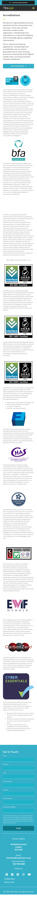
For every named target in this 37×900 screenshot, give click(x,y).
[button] (33, 8)
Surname (5, 764)
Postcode (5, 790)
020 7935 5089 (19, 864)
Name (5, 756)
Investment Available (9, 807)
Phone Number (7, 781)
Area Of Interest (7, 798)
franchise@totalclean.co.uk (18, 858)
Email (4, 773)
